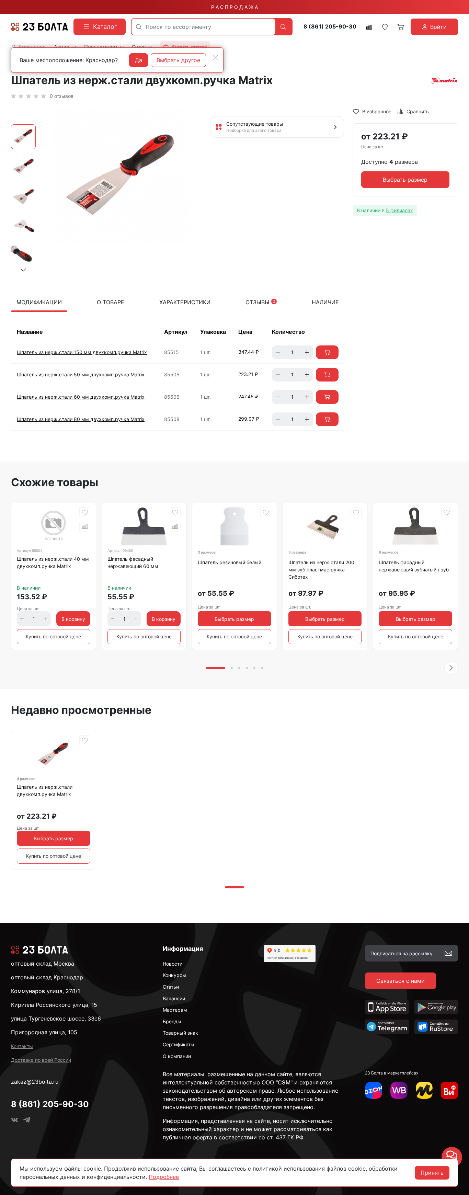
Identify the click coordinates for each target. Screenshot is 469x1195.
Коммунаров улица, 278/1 (45, 991)
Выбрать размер (405, 180)
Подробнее (164, 1176)
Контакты (22, 1046)
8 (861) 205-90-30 (330, 26)
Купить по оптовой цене (53, 636)
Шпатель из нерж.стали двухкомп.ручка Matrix (44, 790)
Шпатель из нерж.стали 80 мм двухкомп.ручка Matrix (81, 419)
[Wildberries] (399, 1090)
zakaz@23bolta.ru (34, 1081)
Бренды (172, 1021)
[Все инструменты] (449, 1090)
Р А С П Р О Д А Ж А (234, 7)
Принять (432, 1172)
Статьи (171, 987)
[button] (23, 269)
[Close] (215, 57)
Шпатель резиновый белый (229, 562)
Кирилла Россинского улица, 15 (54, 1004)
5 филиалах (399, 210)
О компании (177, 1056)
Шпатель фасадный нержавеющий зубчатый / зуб (414, 565)
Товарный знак (180, 1033)
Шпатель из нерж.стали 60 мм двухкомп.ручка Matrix (81, 397)
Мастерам (175, 1010)
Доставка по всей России (41, 1060)
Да (138, 60)
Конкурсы (174, 975)
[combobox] (203, 27)
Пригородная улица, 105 (44, 1032)
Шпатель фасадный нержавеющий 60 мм (132, 562)
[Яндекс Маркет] (424, 1090)
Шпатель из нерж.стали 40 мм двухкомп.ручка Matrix (53, 562)
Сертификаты (178, 1044)
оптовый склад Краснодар (47, 977)
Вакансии (174, 998)
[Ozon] (373, 1090)
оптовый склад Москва (42, 963)
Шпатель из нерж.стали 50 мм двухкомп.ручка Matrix (81, 374)
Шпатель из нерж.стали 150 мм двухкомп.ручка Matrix (82, 352)
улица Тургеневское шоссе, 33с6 (56, 1018)
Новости (172, 964)
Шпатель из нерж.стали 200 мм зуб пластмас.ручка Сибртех (321, 569)
